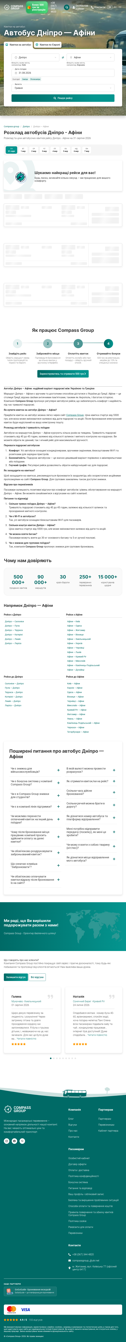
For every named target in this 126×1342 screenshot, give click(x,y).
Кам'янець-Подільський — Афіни (83, 723)
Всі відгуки (37, 977)
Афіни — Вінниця (75, 634)
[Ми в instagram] (6, 1141)
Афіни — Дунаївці (75, 670)
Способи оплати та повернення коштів (90, 1206)
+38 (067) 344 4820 (54, 7)
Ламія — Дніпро (13, 701)
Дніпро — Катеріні (14, 634)
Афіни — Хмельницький (79, 639)
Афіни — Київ (73, 621)
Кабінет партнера (108, 1130)
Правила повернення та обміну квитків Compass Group (90, 1214)
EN (120, 7)
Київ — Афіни (73, 683)
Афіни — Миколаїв (76, 661)
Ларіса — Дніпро (13, 705)
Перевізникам (106, 1124)
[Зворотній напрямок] (63, 57)
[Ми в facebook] (14, 1141)
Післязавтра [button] (35, 79)
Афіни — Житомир (76, 630)
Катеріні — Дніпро (14, 696)
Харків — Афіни (74, 688)
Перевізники (75, 1233)
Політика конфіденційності (83, 1176)
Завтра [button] (25, 79)
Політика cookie (77, 1221)
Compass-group (11, 126)
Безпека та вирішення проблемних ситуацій (93, 1200)
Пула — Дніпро (12, 688)
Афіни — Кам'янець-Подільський (83, 665)
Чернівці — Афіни (75, 701)
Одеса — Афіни (74, 692)
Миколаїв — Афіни (76, 705)
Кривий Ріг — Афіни (76, 710)
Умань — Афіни (74, 718)
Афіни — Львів (74, 652)
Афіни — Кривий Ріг (76, 656)
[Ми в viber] (22, 1141)
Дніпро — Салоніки (14, 621)
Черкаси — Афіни (75, 727)
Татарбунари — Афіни (78, 732)
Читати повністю (26, 1038)
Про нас (72, 1130)
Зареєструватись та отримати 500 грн (62, 373)
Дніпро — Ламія (13, 639)
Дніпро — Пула (12, 626)
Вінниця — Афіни (75, 696)
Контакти (99, 7)
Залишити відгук (16, 977)
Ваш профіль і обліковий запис (86, 1194)
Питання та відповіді (80, 1188)
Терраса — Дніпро (14, 692)
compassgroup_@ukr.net (85, 1260)
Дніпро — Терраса (14, 630)
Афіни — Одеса (74, 626)
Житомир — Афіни (76, 714)
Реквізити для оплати (80, 1227)
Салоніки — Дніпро (14, 683)
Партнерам (104, 1118)
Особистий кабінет (82, 7)
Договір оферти (77, 1164)
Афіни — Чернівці (75, 648)
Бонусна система (78, 1182)
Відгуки (72, 1124)
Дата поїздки (20, 69)
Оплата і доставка (78, 1170)
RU (115, 7)
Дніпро (26, 126)
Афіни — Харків (74, 643)
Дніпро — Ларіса (13, 643)
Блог (71, 1118)
